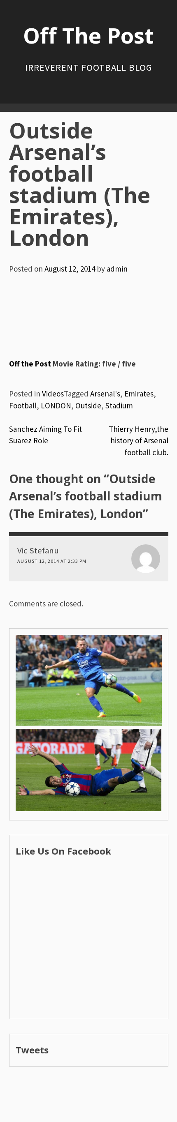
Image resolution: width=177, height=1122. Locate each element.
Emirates (139, 394)
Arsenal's (105, 394)
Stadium (119, 405)
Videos (53, 394)
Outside (88, 405)
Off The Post (88, 35)
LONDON (56, 405)
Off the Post (30, 364)
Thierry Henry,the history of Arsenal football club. (138, 440)
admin (117, 269)
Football (23, 405)
